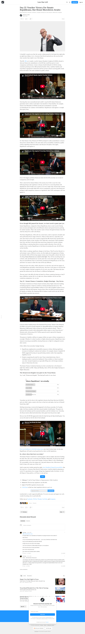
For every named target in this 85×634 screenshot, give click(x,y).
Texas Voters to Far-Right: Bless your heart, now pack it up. (32, 581)
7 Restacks (34, 503)
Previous (25, 512)
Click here (25, 487)
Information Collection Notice (42, 618)
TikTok (35, 499)
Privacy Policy (51, 618)
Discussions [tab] (29, 575)
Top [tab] (21, 575)
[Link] (18, 223)
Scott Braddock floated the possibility (53, 467)
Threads (39, 499)
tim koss (24, 532)
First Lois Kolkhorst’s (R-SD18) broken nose (31, 449)
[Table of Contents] (1, 317)
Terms (45, 625)
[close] (54, 598)
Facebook (29, 499)
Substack (36, 631)
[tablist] (25, 521)
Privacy (41, 625)
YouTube (44, 499)
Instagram (52, 499)
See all (22, 606)
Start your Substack (39, 628)
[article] (42, 582)
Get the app (48, 628)
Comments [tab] (23, 520)
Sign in (81, 2)
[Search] (67, 2)
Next (61, 512)
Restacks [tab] (28, 520)
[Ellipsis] (65, 532)
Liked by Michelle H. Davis (28, 533)
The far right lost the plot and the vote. (28, 589)
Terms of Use (48, 617)
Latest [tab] (24, 575)
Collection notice (50, 625)
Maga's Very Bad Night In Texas (29, 579)
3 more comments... (24, 569)
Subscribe (74, 2)
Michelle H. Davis (26, 14)
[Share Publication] (69, 2)
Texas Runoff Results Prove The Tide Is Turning (34, 588)
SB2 (26, 61)
